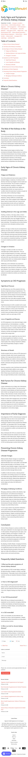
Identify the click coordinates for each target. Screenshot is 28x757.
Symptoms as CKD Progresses (10, 58)
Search (14, 735)
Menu (4, 1)
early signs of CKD (11, 30)
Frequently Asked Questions (10, 80)
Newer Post (23, 645)
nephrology (3, 38)
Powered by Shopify (21, 754)
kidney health (9, 36)
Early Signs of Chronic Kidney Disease (12, 49)
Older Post (4, 645)
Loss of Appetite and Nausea (13, 62)
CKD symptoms (5, 28)
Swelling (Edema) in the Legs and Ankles (16, 53)
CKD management (11, 27)
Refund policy (14, 744)
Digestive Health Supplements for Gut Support (12, 682)
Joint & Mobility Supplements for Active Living (12, 696)
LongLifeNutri (13, 754)
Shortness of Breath (10, 64)
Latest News (14, 718)
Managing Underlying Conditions (14, 76)
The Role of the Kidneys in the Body (12, 46)
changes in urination (17, 23)
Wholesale (14, 740)
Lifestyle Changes (10, 73)
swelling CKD (11, 38)
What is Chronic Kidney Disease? (11, 44)
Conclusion (6, 78)
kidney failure (19, 34)
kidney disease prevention (18, 32)
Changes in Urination (11, 55)
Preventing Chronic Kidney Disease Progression (15, 71)
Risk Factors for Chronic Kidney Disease (13, 67)
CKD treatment (13, 28)
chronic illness (4, 25)
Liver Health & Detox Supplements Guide (11, 691)
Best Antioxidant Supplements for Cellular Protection (13, 687)
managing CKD (18, 36)
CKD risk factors (21, 27)
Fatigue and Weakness (11, 51)
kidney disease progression (7, 34)
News (14, 738)
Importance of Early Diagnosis (10, 69)
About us (14, 736)
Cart (26, 1)
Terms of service (14, 742)
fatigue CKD (20, 30)
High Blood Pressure (11, 60)
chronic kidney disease (15, 25)
